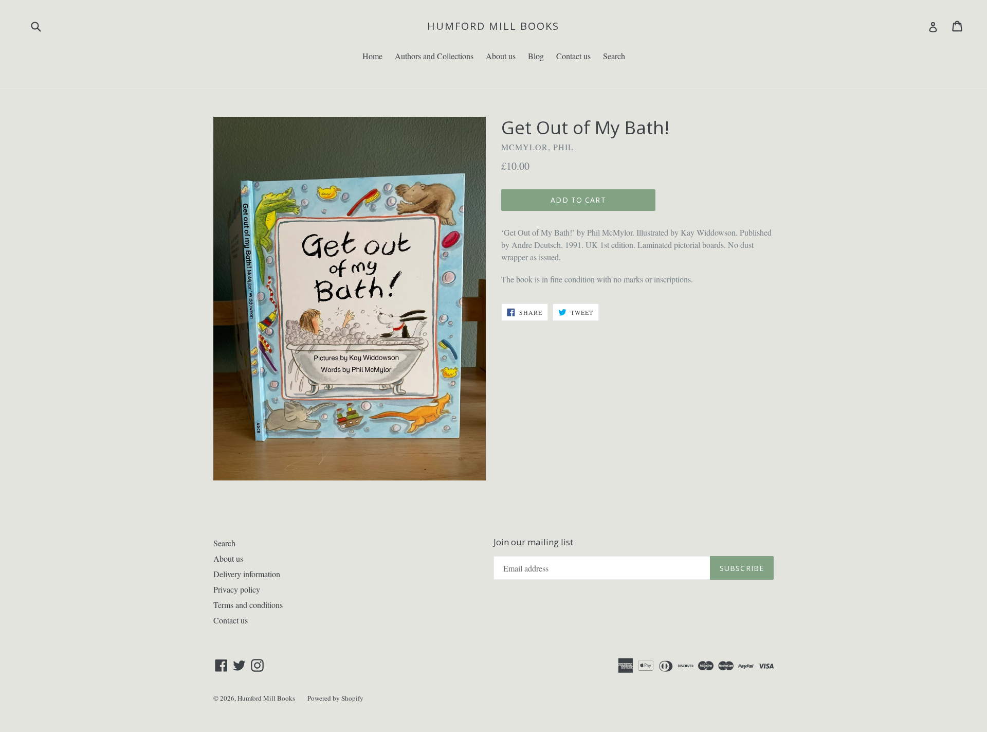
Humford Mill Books (493, 26)
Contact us (573, 55)
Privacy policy (236, 589)
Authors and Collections (434, 55)
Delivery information (246, 573)
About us (501, 55)
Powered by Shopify (335, 698)
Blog (536, 55)
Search (614, 55)
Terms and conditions (248, 604)
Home (372, 55)
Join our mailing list (533, 542)
